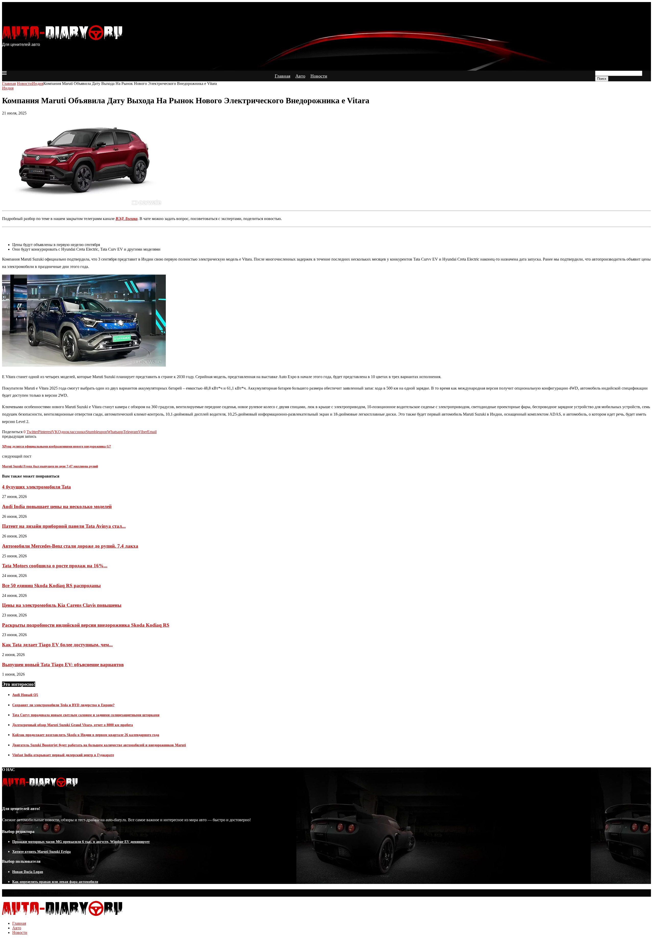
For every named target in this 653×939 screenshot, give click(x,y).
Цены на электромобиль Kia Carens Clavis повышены (61, 605)
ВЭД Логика (126, 218)
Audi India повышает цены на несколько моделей (57, 506)
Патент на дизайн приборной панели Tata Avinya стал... (64, 526)
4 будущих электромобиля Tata (36, 487)
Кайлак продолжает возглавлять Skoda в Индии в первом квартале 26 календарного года (85, 735)
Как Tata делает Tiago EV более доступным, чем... (57, 644)
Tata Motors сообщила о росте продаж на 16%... (54, 565)
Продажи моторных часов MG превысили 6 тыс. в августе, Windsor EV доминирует (81, 842)
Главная (282, 76)
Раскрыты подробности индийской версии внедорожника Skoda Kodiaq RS (85, 625)
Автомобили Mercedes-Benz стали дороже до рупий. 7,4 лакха (70, 546)
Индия (37, 83)
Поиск (601, 79)
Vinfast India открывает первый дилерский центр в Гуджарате (63, 755)
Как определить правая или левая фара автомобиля (55, 882)
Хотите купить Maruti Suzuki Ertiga (41, 852)
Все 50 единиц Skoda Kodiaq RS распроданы (51, 585)
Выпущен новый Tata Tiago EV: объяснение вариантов (63, 664)
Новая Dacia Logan (27, 872)
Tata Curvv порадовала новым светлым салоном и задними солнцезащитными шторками (85, 715)
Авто (300, 76)
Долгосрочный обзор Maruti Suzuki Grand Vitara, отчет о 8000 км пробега (72, 725)
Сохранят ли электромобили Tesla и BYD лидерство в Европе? (63, 705)
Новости (318, 76)
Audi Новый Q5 (25, 695)
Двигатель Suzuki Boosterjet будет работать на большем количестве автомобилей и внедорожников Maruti (99, 745)
